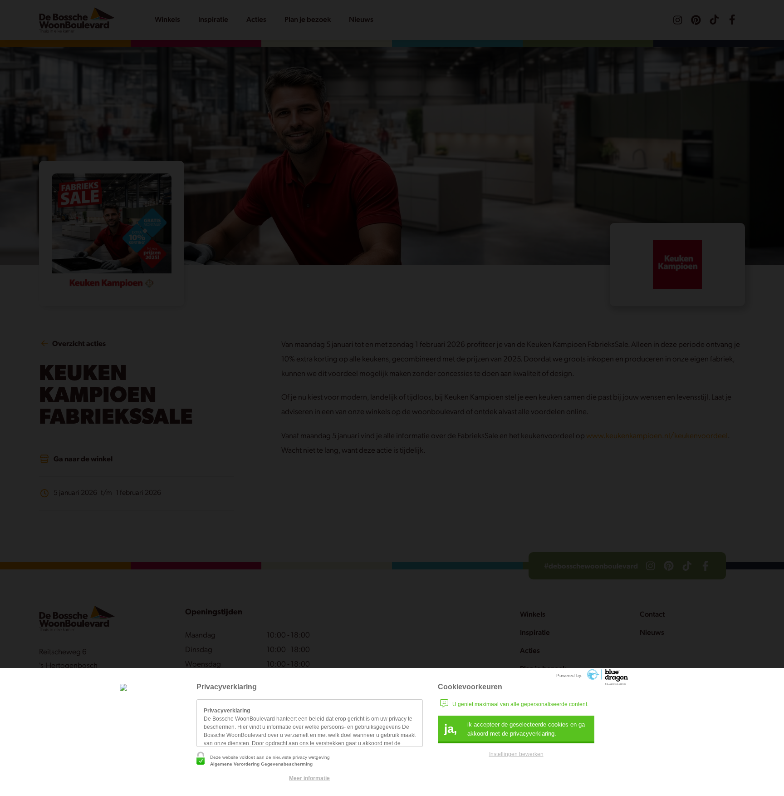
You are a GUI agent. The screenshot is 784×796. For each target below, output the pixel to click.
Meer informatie (309, 778)
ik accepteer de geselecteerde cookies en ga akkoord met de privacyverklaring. (514, 729)
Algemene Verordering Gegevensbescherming (261, 763)
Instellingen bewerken (516, 754)
